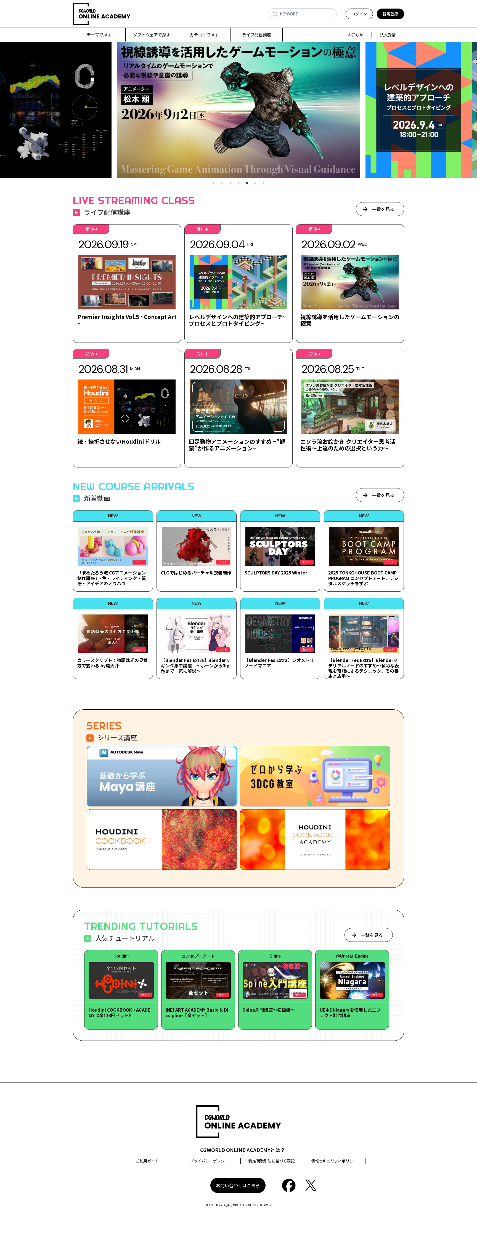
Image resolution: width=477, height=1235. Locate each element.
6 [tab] (255, 183)
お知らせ (355, 35)
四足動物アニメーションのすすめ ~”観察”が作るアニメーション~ (237, 444)
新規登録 (390, 14)
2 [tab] (222, 183)
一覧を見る (383, 209)
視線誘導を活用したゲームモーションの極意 (349, 320)
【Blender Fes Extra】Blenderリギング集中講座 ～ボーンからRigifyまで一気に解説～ (196, 665)
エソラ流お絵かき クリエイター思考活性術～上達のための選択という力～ (347, 444)
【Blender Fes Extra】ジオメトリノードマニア (279, 663)
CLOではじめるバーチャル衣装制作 (196, 572)
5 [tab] (247, 183)
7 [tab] (263, 183)
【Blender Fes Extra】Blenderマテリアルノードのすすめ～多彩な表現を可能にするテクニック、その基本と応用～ (363, 668)
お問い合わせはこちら (238, 1185)
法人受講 (388, 35)
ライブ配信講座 (256, 35)
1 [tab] (213, 183)
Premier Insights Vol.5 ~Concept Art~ (126, 320)
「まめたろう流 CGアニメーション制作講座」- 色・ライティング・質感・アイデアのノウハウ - (111, 577)
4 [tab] (238, 183)
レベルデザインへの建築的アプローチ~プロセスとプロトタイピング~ (237, 320)
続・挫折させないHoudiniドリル (119, 441)
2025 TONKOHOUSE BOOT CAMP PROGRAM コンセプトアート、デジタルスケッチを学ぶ (363, 577)
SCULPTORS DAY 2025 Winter (276, 572)
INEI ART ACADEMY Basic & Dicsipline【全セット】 (197, 1012)
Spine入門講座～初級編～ (269, 1009)
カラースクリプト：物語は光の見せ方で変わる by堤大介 (112, 663)
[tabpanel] (250, 110)
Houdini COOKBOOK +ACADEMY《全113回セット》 (119, 1012)
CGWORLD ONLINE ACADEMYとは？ (242, 1149)
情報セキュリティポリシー (334, 1161)
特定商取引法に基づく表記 (271, 1161)
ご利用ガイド (147, 1161)
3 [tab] (230, 183)
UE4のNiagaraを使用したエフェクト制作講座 (350, 1012)
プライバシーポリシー (209, 1161)
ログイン (359, 14)
